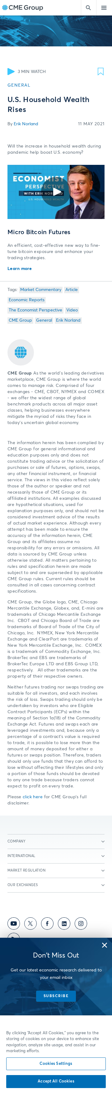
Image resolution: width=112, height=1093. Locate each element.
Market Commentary (40, 290)
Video (72, 310)
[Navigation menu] (104, 7)
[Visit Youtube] (13, 924)
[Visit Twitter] (30, 924)
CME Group (20, 320)
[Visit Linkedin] (64, 924)
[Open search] (88, 7)
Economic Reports (26, 300)
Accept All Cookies (56, 1081)
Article (71, 290)
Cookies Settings (56, 1064)
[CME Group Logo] (22, 8)
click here (33, 797)
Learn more (19, 269)
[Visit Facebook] (47, 924)
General (44, 320)
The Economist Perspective (35, 310)
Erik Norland (26, 124)
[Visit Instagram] (81, 924)
